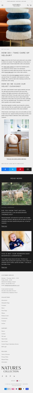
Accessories (4, 318)
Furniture (4, 305)
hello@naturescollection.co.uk (12, 285)
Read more (4, 226)
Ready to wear (5, 315)
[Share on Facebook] (5, 169)
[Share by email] (27, 169)
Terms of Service (6, 354)
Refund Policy (5, 359)
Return (3, 331)
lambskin (17, 75)
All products (4, 300)
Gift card (4, 336)
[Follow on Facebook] (2, 376)
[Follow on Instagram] (6, 376)
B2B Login (4, 346)
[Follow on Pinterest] (10, 376)
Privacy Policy (5, 357)
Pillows (3, 313)
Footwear (4, 320)
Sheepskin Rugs (5, 302)
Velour (3, 60)
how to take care (9, 72)
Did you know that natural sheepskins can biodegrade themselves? (14, 212)
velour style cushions (9, 66)
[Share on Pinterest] (20, 169)
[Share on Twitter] (12, 169)
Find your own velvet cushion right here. (16, 159)
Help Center (4, 338)
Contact (3, 333)
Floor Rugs (4, 310)
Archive (3, 323)
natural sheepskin (8, 207)
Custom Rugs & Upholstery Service (10, 344)
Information (4, 362)
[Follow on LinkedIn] (14, 376)
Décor (3, 308)
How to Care (5, 341)
